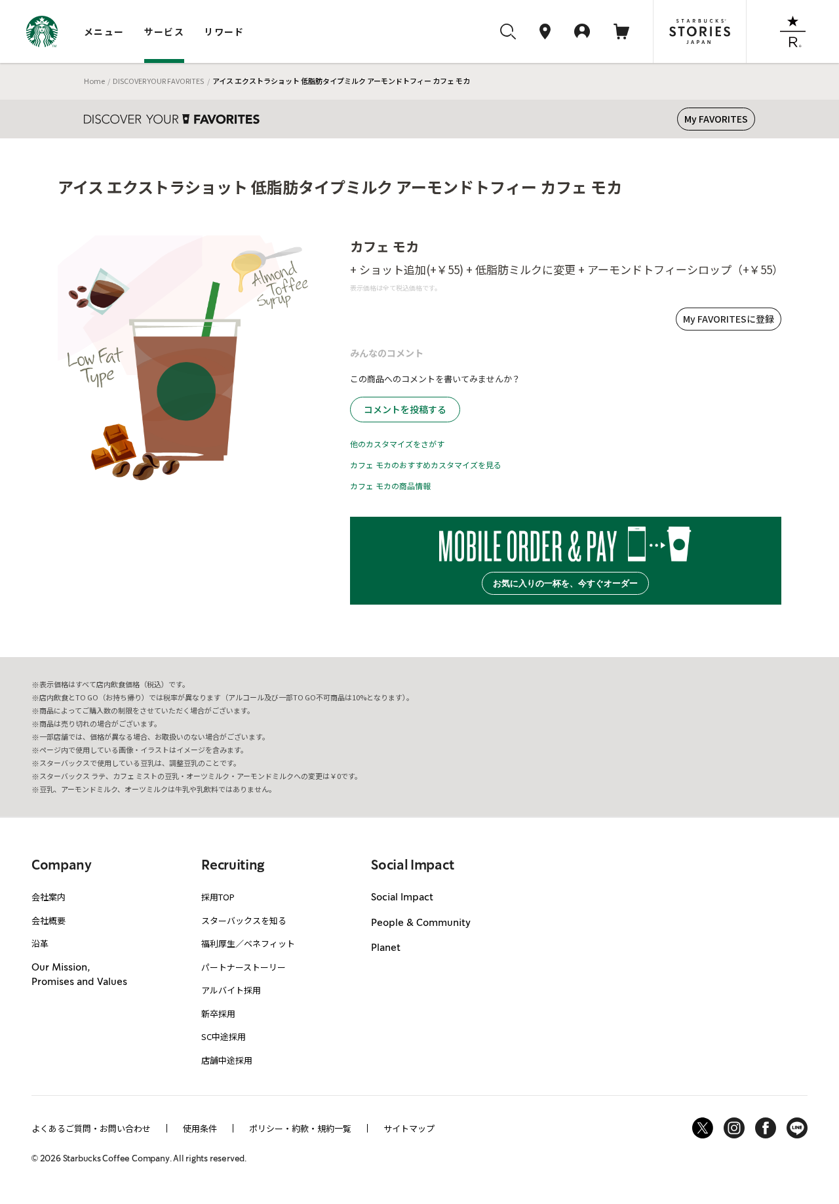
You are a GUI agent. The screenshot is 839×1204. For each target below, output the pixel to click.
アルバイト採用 (231, 990)
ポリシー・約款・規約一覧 (300, 1128)
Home (94, 80)
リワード (224, 31)
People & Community (421, 923)
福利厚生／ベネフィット (248, 943)
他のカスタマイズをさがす (397, 443)
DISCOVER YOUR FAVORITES (158, 80)
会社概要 (48, 920)
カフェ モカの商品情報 (390, 485)
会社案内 (48, 897)
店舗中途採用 (226, 1060)
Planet (385, 948)
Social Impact (402, 897)
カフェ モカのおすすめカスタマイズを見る (425, 464)
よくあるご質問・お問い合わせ (91, 1128)
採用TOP (218, 897)
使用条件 (200, 1128)
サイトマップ (409, 1128)
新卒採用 (218, 1013)
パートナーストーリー (243, 967)
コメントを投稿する (405, 409)
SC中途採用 (223, 1036)
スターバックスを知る (243, 920)
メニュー (104, 31)
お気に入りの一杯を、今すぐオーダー (565, 583)
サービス (164, 31)
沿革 (40, 943)
